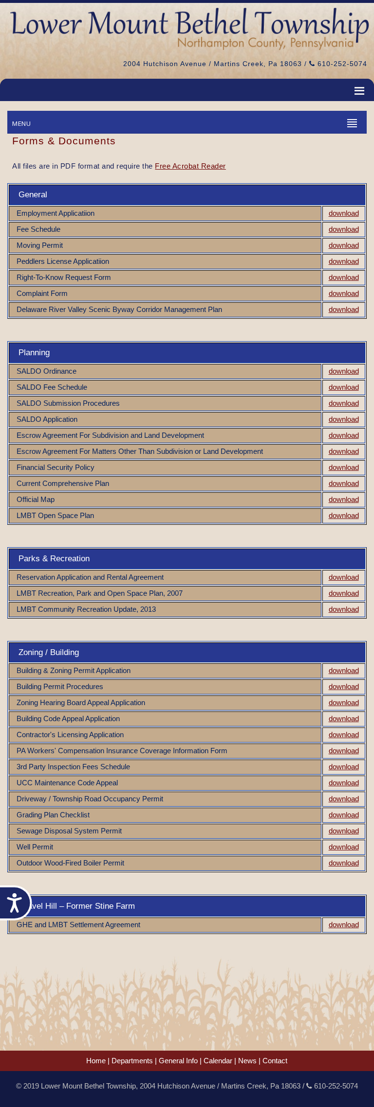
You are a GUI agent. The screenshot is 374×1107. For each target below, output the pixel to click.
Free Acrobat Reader (190, 166)
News (247, 1061)
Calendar (218, 1061)
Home (96, 1061)
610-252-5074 (341, 64)
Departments (132, 1061)
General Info (178, 1061)
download (344, 213)
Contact (274, 1061)
